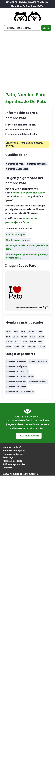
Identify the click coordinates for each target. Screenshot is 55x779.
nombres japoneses (16, 386)
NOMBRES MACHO (38, 2)
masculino (38, 192)
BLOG (40, 5)
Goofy (41, 336)
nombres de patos (15, 164)
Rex (23, 346)
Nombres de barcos (13, 454)
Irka (25, 341)
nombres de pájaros (16, 366)
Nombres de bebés (12, 447)
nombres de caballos (17, 371)
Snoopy (41, 346)
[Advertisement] (27, 59)
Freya (16, 346)
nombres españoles (37, 164)
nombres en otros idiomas (20, 391)
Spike (8, 346)
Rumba (31, 346)
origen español (21, 196)
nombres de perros (16, 361)
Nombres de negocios (14, 450)
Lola (15, 336)
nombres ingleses (38, 381)
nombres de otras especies (20, 376)
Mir (40, 341)
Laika (9, 331)
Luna (39, 331)
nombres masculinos (17, 169)
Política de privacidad (14, 464)
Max (16, 331)
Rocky (31, 331)
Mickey (24, 336)
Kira (23, 331)
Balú (17, 341)
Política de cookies (12, 460)
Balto (33, 341)
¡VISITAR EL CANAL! (29, 435)
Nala (32, 336)
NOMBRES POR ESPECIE (23, 5)
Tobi (8, 336)
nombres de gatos (37, 361)
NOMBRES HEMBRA (16, 2)
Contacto (7, 467)
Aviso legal (8, 457)
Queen (9, 341)
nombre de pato (22, 192)
